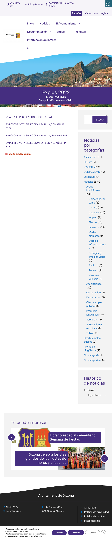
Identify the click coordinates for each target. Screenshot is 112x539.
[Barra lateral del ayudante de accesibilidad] (108, 3)
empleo (93, 217)
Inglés (104, 13)
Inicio (30, 23)
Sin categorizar (92, 360)
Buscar (100, 119)
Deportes (89, 166)
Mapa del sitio (92, 520)
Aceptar (59, 532)
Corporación (93, 292)
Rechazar (76, 532)
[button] (28, 48)
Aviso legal (90, 507)
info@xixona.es (35, 4)
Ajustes (92, 532)
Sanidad (93, 265)
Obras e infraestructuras (97, 244)
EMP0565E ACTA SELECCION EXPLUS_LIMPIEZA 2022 (37, 135)
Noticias (44, 23)
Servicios (91, 319)
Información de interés (42, 40)
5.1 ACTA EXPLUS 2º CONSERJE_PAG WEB (29, 117)
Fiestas (93, 222)
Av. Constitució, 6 (54, 507)
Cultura (88, 162)
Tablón (90, 333)
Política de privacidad (96, 512)
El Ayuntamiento (65, 23)
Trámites (80, 31)
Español (76, 13)
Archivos (89, 390)
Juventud (89, 176)
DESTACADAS (92, 171)
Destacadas (93, 297)
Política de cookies (95, 516)
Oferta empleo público (61, 100)
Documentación (37, 31)
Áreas (61, 31)
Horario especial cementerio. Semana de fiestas (73, 437)
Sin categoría (91, 355)
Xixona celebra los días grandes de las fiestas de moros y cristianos (45, 458)
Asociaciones (91, 157)
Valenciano (91, 13)
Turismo (93, 270)
